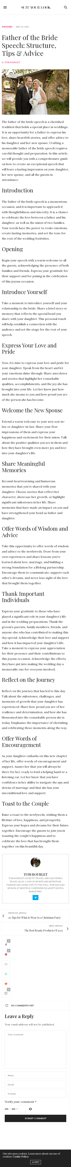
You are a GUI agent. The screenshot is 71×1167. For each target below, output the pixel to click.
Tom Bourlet (12, 62)
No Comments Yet (22, 1005)
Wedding (7, 27)
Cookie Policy (21, 1156)
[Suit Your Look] (35, 7)
